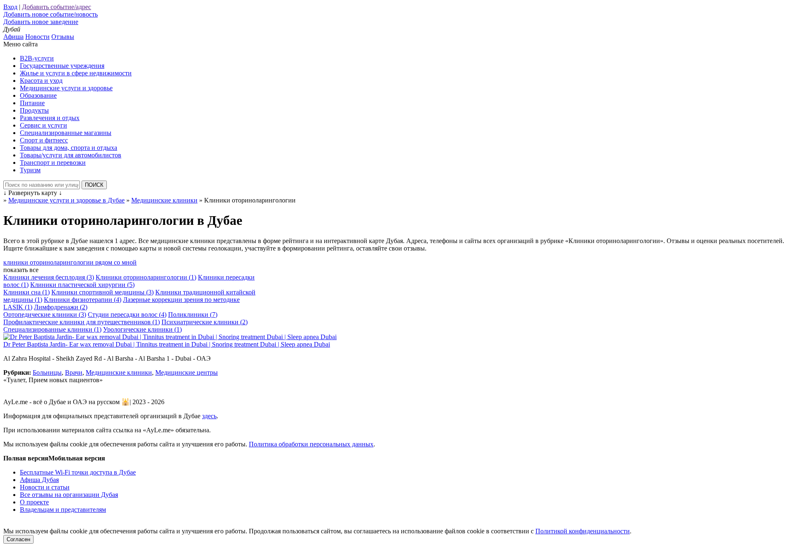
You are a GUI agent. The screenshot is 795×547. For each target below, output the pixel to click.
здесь (209, 415)
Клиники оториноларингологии (146, 277)
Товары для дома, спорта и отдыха (68, 147)
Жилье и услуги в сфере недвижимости (76, 73)
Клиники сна (26, 292)
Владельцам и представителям (63, 509)
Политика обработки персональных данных (311, 444)
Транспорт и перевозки (53, 162)
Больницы (47, 372)
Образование (38, 95)
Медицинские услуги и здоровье (66, 88)
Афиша (13, 36)
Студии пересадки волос (127, 314)
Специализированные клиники (52, 329)
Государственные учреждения (62, 65)
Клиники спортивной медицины (102, 292)
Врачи (73, 372)
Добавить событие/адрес (56, 6)
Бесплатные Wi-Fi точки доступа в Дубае (78, 472)
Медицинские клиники (119, 372)
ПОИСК (94, 185)
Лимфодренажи (60, 307)
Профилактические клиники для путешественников (81, 321)
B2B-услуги (37, 58)
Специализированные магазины (65, 132)
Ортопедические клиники (44, 314)
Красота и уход (41, 80)
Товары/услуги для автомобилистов (70, 155)
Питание (32, 102)
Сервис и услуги (43, 125)
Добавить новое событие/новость (50, 14)
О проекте (34, 502)
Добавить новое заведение (40, 21)
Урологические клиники (142, 329)
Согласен (18, 539)
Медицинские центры (186, 372)
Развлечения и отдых (50, 117)
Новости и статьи (45, 487)
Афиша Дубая (39, 479)
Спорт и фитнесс (44, 140)
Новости (37, 36)
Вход (10, 6)
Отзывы (62, 36)
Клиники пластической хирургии (82, 284)
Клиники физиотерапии (82, 299)
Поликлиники (192, 314)
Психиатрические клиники (204, 321)
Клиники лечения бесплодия (48, 277)
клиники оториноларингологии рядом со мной (70, 262)
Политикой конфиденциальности (582, 531)
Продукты (34, 110)
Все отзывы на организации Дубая (69, 494)
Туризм (30, 169)
